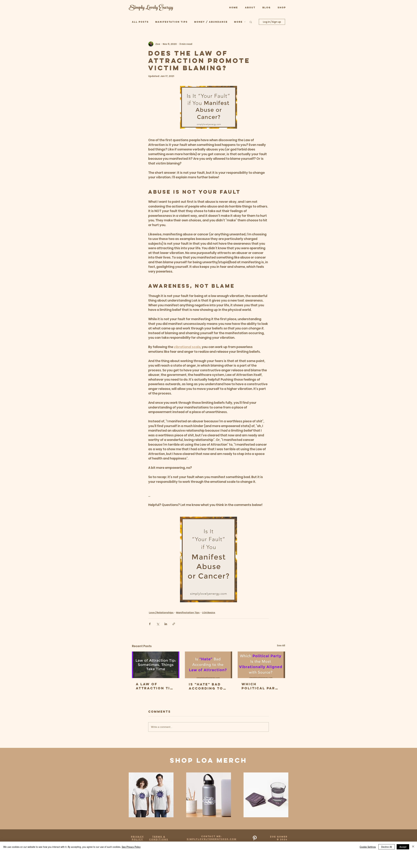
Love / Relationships (161, 612)
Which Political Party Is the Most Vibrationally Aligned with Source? (261, 686)
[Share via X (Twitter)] (157, 623)
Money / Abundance (211, 22)
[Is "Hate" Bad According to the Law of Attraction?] (208, 665)
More (238, 22)
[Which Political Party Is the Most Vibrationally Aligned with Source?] (261, 665)
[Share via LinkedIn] (165, 623)
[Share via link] (173, 623)
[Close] (413, 846)
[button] (250, 22)
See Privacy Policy (131, 846)
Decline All (386, 846)
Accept (402, 846)
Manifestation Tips (171, 22)
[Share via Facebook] (149, 623)
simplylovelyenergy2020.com (212, 839)
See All (281, 645)
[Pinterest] (255, 838)
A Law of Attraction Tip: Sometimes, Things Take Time (155, 686)
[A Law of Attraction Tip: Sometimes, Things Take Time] (155, 665)
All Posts (140, 22)
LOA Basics (208, 612)
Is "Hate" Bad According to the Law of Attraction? (206, 686)
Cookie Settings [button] (368, 846)
